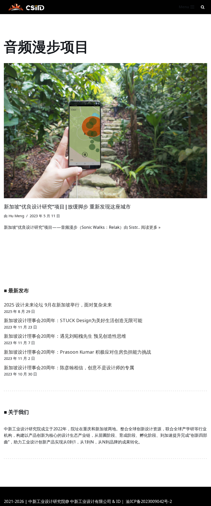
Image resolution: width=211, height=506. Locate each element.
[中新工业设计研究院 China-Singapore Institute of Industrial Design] (26, 7)
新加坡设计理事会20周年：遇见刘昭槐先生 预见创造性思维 (65, 336)
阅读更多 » (151, 227)
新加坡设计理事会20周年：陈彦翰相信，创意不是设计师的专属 (69, 367)
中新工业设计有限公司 (90, 501)
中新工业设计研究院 (119, 492)
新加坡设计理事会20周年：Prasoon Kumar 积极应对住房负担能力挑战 (77, 352)
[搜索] (203, 7)
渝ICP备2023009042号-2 (149, 501)
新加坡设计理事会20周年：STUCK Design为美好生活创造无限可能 (73, 320)
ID (118, 501)
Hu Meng (16, 215)
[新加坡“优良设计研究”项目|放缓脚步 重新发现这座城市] (105, 130)
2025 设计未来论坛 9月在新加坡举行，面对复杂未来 (58, 305)
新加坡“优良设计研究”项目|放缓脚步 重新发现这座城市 (67, 206)
